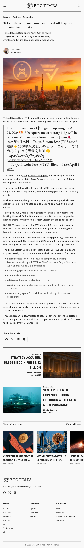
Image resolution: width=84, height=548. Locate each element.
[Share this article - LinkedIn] (18, 339)
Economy (7, 516)
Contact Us (60, 520)
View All (71, 424)
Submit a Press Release (65, 516)
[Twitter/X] (9, 493)
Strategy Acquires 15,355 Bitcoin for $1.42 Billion (22, 363)
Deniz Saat (15, 49)
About (58, 508)
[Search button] (79, 5)
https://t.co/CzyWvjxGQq (25, 155)
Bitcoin (7, 17)
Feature (33, 516)
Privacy (49, 545)
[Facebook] (4, 493)
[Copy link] (24, 339)
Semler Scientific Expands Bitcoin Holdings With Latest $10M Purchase (60, 397)
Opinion (33, 508)
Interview (34, 512)
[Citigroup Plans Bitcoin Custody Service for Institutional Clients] (18, 442)
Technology (29, 17)
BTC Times (40, 545)
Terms (56, 545)
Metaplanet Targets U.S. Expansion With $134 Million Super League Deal (52, 458)
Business (17, 17)
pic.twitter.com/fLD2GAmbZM (29, 160)
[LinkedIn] (15, 493)
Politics (6, 524)
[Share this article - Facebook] (6, 339)
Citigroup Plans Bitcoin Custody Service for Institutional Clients (18, 458)
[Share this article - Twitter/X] (12, 339)
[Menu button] (5, 5)
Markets (6, 520)
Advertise (60, 512)
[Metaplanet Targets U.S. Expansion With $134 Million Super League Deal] (52, 442)
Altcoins (6, 532)
